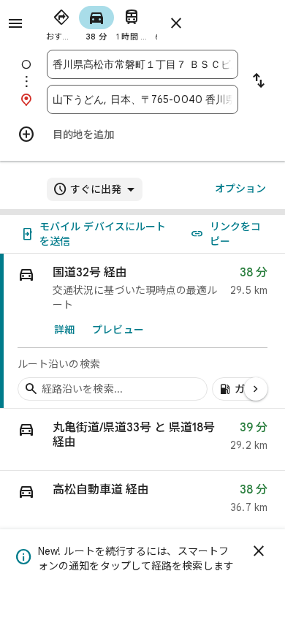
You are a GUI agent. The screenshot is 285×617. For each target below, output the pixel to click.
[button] (142, 440)
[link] (142, 331)
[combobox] (142, 64)
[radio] (61, 22)
